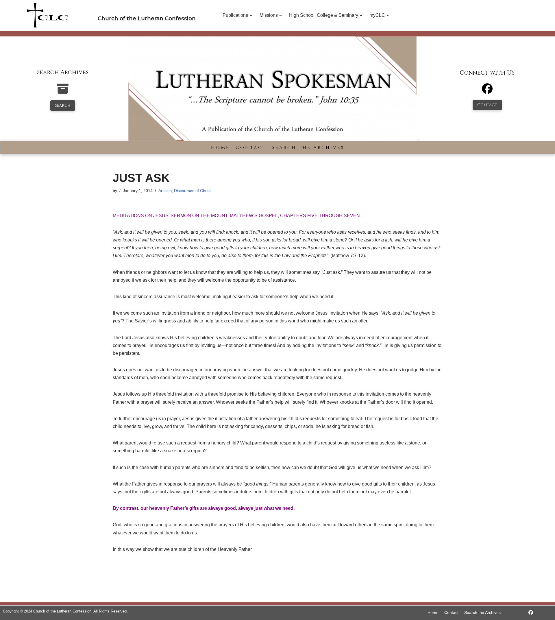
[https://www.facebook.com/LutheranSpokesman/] (530, 612)
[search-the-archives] (63, 92)
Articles (165, 190)
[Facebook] (487, 91)
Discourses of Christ (192, 190)
